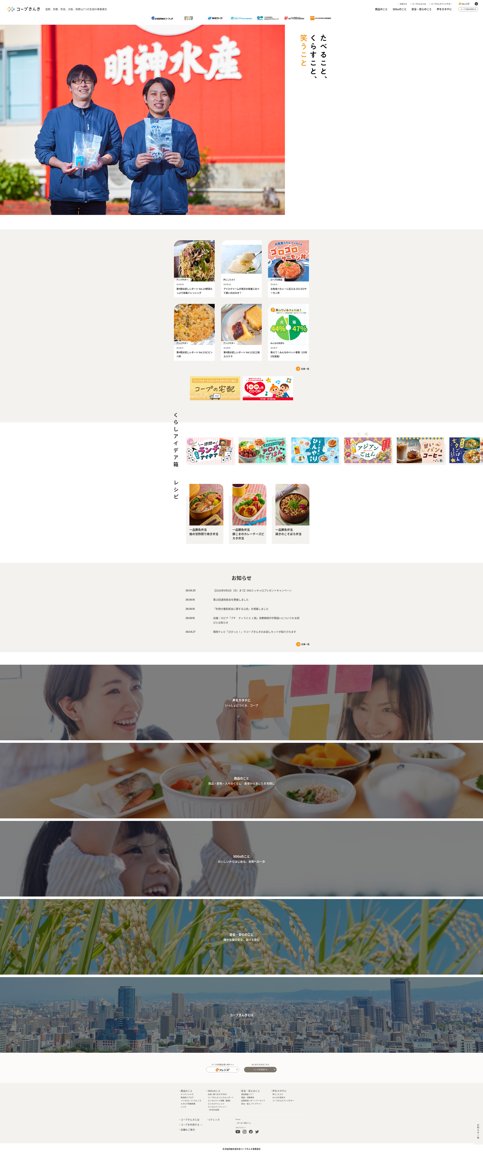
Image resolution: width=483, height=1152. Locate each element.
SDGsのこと (400, 9)
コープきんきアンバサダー (441, 4)
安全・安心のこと (422, 9)
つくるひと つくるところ (191, 1100)
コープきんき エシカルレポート (221, 1097)
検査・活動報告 (247, 1097)
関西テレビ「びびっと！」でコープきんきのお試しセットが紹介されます (254, 632)
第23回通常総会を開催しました (231, 599)
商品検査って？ (247, 1094)
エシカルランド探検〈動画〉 (220, 1100)
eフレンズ (214, 1119)
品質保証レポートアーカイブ (253, 1100)
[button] (366, 434)
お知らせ (403, 4)
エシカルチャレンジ (216, 1103)
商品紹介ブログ (187, 1097)
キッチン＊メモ (187, 1094)
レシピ (183, 1106)
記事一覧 (305, 368)
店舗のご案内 (188, 1129)
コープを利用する (260, 1069)
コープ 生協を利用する (468, 9)
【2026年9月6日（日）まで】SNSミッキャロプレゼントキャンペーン (252, 590)
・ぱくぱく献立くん (243, 1123)
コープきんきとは (419, 4)
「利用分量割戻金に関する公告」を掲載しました (241, 609)
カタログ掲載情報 (188, 1103)
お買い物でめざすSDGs (217, 1094)
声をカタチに (444, 9)
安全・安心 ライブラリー (251, 1103)
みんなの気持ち (278, 1097)
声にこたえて (277, 1094)
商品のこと (381, 9)
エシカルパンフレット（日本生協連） (217, 1108)
